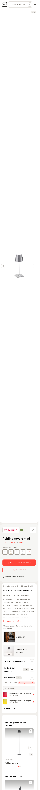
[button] (18, 766)
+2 (31, 754)
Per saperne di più (11, 621)
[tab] (6, 683)
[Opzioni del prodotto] (30, 731)
